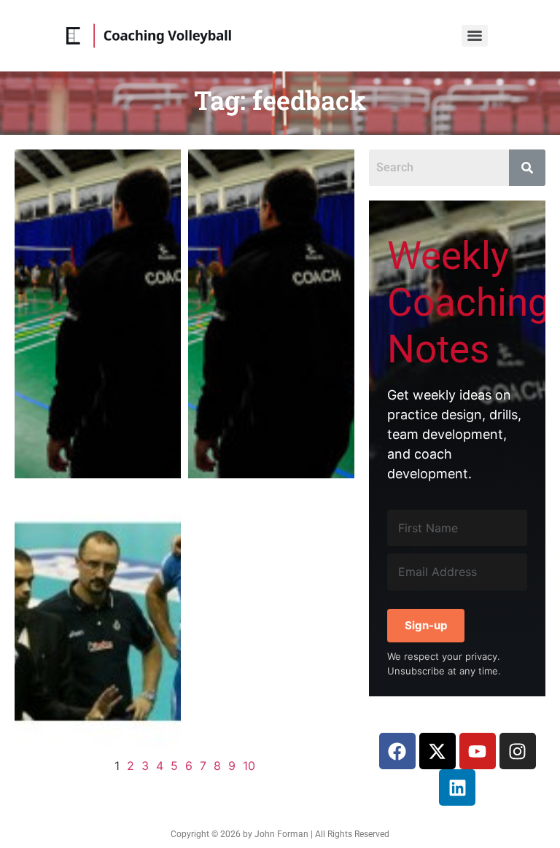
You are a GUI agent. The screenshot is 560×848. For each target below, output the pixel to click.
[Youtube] (477, 751)
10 (249, 765)
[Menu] (475, 36)
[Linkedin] (457, 787)
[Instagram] (517, 751)
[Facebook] (397, 751)
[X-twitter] (437, 751)
